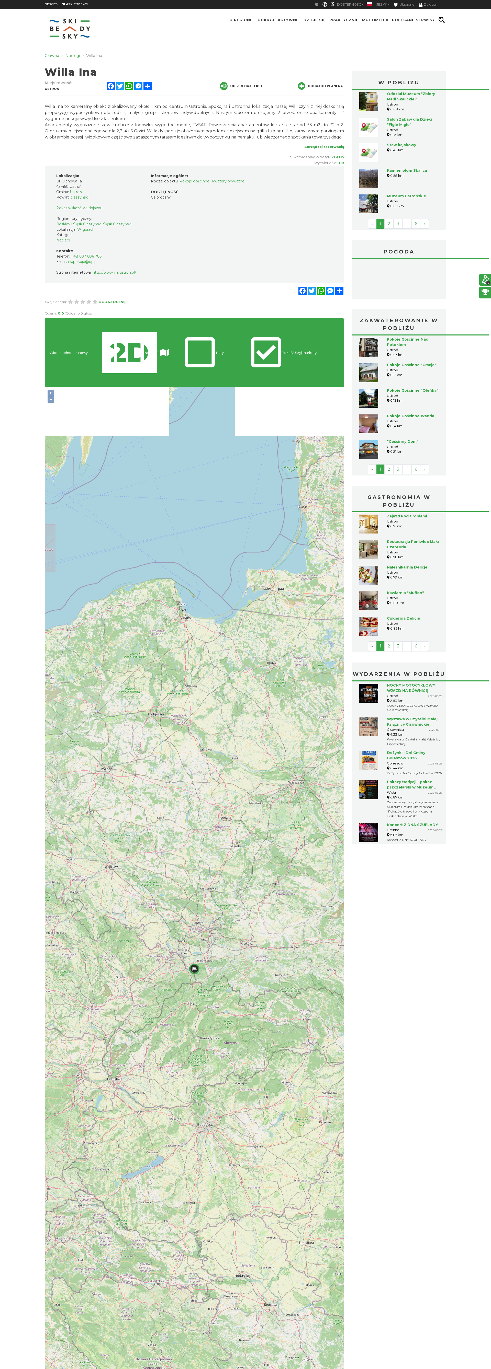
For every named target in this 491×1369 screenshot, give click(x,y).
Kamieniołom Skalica (407, 170)
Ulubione (407, 4)
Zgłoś (337, 157)
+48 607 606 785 (86, 256)
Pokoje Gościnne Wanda (410, 377)
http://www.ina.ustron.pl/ (114, 272)
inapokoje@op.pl (82, 261)
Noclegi (63, 240)
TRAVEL (75, 4)
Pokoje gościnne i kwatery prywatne (212, 181)
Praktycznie (344, 20)
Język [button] (381, 4)
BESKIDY (51, 4)
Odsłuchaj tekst (246, 86)
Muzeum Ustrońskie (406, 196)
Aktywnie (289, 20)
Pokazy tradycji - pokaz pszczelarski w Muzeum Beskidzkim (410, 749)
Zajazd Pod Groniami (407, 477)
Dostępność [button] (349, 4)
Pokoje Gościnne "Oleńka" (412, 352)
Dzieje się (315, 20)
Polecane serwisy (413, 20)
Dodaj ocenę (112, 302)
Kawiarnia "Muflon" (405, 554)
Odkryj (266, 20)
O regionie (241, 20)
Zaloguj (430, 4)
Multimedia (375, 20)
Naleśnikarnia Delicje (407, 529)
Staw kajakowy (401, 145)
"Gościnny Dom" (402, 403)
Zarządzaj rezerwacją (324, 147)
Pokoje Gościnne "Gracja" (411, 326)
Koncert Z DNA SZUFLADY (412, 786)
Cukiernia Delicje (403, 580)
